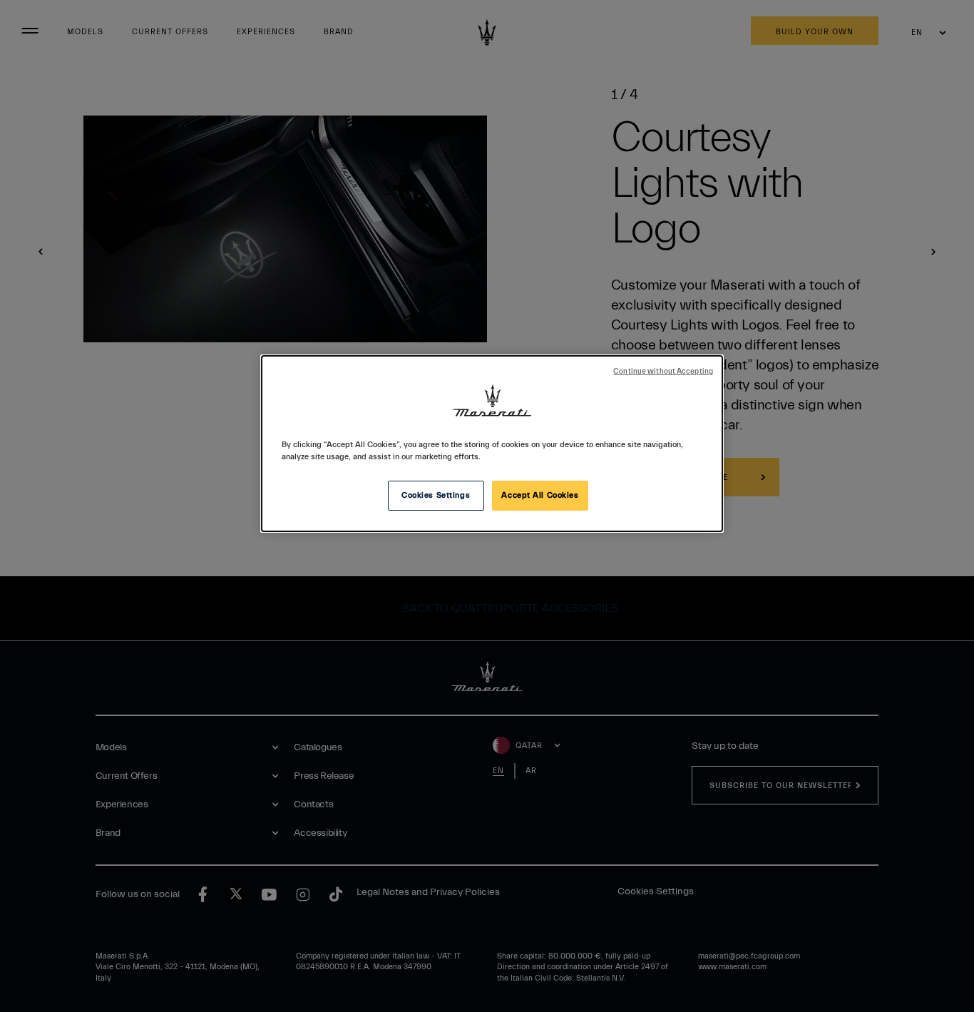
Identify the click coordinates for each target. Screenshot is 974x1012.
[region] (492, 443)
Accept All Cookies (539, 495)
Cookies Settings (435, 495)
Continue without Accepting (663, 371)
